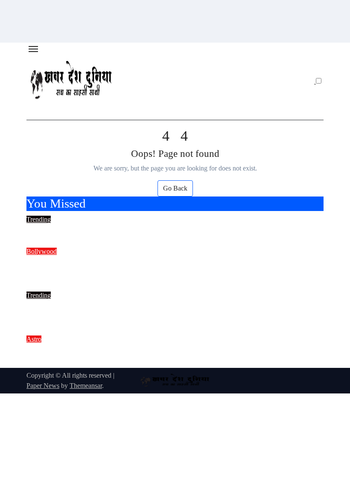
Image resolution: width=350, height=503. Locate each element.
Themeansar (86, 385)
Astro (33, 339)
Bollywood (41, 251)
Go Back (175, 188)
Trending (38, 219)
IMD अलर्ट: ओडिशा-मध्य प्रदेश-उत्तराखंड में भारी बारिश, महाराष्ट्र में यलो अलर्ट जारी (172, 230)
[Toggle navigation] (33, 49)
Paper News (42, 385)
